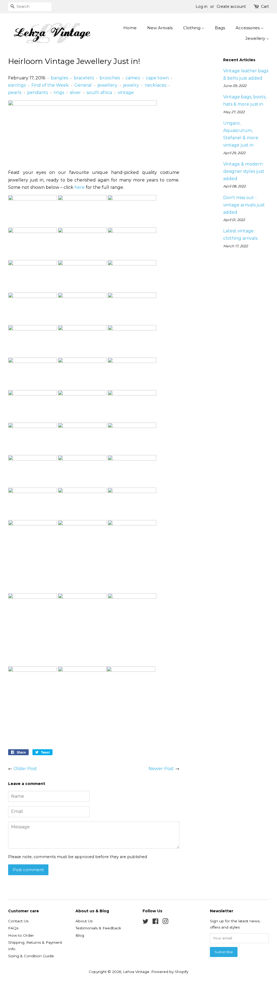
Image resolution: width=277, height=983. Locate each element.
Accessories (248, 27)
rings (59, 92)
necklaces (155, 85)
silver (75, 92)
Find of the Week (50, 85)
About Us (84, 921)
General (83, 85)
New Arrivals (160, 27)
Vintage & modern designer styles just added (243, 171)
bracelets (84, 77)
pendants (37, 92)
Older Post (25, 768)
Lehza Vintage (136, 971)
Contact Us (18, 921)
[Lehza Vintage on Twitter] (146, 922)
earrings (17, 85)
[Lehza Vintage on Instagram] (165, 922)
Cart (265, 6)
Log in (201, 6)
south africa (99, 92)
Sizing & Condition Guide (31, 956)
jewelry (131, 85)
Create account (231, 6)
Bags (220, 27)
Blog (79, 935)
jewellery (107, 85)
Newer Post (161, 768)
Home (130, 27)
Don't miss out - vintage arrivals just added (244, 205)
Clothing (192, 27)
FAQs (13, 928)
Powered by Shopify (169, 971)
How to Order (21, 935)
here (79, 187)
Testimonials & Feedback (98, 928)
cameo (133, 77)
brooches (110, 77)
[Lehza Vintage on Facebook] (155, 922)
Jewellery (255, 38)
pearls (14, 92)
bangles (59, 77)
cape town (157, 77)
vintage (126, 92)
